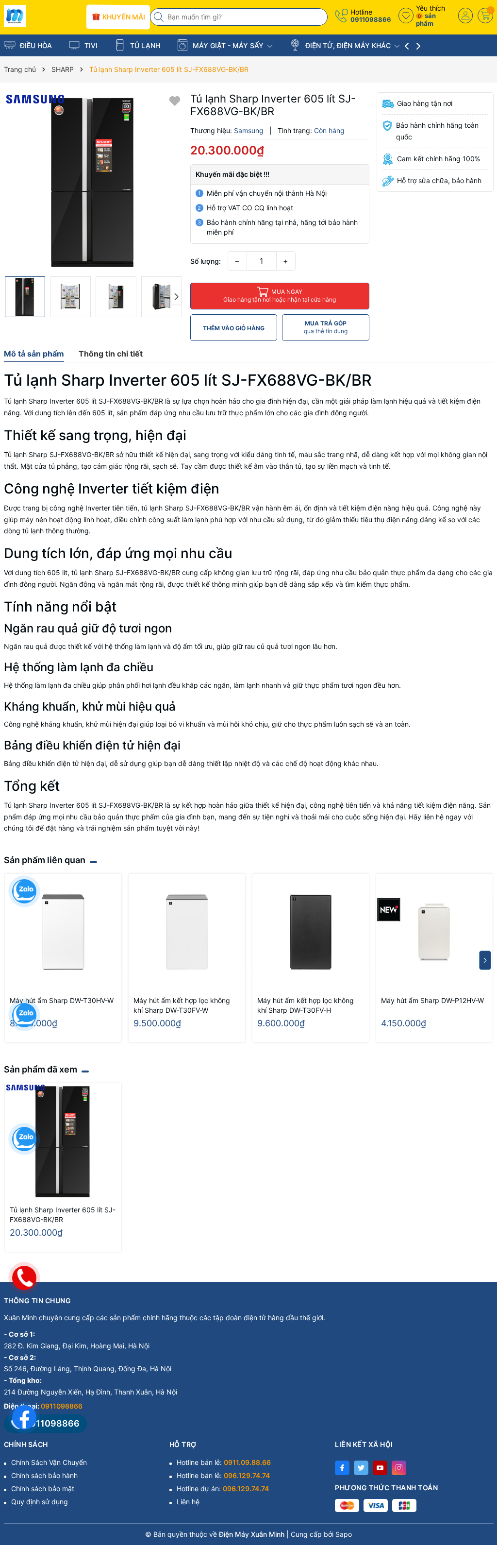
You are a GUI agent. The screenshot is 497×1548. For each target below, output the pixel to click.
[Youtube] (380, 1468)
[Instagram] (399, 1468)
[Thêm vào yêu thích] (175, 100)
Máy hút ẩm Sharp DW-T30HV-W (62, 1000)
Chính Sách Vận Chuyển (49, 1462)
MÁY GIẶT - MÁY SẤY (228, 45)
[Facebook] (342, 1468)
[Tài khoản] (465, 15)
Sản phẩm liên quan (44, 860)
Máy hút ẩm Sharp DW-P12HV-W (432, 1000)
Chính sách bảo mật (42, 1488)
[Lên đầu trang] (477, 1461)
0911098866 (370, 19)
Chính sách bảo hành (44, 1475)
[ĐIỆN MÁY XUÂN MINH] (41, 16)
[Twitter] (361, 1468)
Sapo (343, 1534)
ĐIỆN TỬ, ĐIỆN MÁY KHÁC (348, 45)
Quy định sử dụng (39, 1501)
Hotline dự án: (223, 1488)
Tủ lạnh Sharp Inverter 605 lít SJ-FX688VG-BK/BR (63, 1215)
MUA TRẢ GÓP (326, 327)
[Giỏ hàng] (485, 15)
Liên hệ (188, 1501)
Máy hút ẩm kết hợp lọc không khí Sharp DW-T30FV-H (305, 1005)
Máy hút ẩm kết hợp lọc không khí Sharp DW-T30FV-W (181, 1005)
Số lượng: (205, 261)
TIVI (90, 45)
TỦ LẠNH (144, 45)
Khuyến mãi (122, 16)
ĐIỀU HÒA (35, 45)
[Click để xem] (93, 182)
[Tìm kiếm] (159, 17)
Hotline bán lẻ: (224, 1462)
